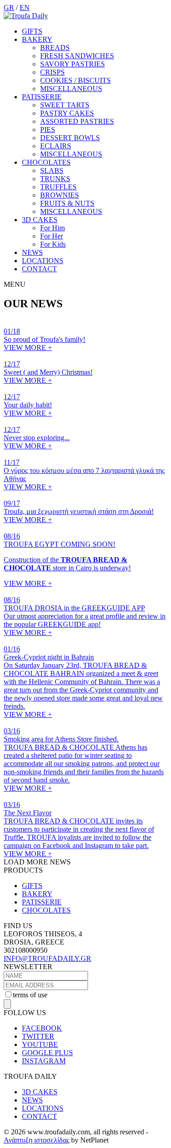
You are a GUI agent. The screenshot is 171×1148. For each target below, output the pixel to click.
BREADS (55, 47)
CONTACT (39, 269)
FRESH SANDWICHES (77, 56)
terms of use (30, 995)
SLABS (51, 170)
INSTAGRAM (44, 1061)
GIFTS (32, 31)
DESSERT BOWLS (70, 138)
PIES (47, 129)
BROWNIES (59, 195)
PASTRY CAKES (67, 113)
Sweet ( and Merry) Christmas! (48, 372)
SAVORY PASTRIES (72, 64)
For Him (52, 228)
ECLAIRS (55, 146)
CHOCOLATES (46, 162)
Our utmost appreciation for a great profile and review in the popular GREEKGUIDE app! (85, 620)
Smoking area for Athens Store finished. (61, 739)
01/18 (12, 331)
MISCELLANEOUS (71, 88)
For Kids (53, 244)
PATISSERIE (42, 97)
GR (9, 7)
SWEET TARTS (64, 105)
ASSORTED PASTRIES (77, 121)
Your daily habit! (28, 405)
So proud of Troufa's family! (44, 339)
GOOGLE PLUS (47, 1053)
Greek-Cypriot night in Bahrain (49, 657)
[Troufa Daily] (26, 16)
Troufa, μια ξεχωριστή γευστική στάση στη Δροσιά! (79, 511)
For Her (51, 236)
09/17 (12, 503)
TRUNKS (55, 179)
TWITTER (38, 1036)
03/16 (12, 731)
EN (25, 7)
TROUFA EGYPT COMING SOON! (59, 544)
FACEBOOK (42, 1028)
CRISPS (52, 72)
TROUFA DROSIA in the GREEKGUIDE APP (74, 608)
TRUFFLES (58, 187)
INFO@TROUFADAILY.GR (47, 958)
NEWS (32, 252)
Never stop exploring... (37, 438)
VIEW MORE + (28, 347)
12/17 (12, 364)
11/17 (12, 462)
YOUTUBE (40, 1044)
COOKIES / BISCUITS (75, 80)
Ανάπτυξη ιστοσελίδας (36, 1140)
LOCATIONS (42, 260)
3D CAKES (39, 220)
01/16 (12, 649)
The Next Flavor (28, 813)
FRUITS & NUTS (67, 203)
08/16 (12, 536)
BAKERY (37, 39)
